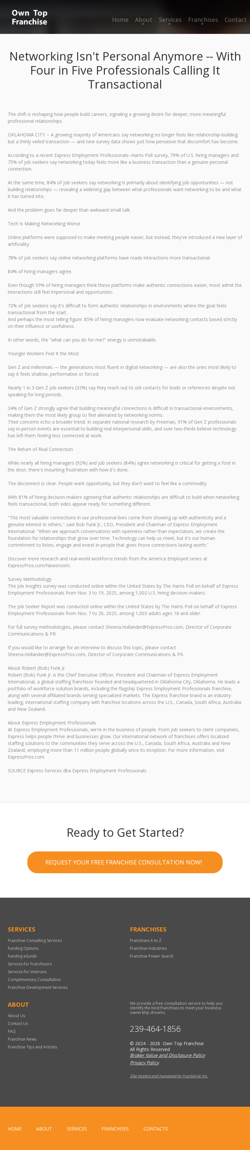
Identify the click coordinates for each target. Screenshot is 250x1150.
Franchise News (22, 1039)
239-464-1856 (155, 1029)
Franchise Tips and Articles (32, 1047)
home (14, 1129)
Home (120, 19)
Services (170, 19)
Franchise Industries (148, 948)
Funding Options (23, 948)
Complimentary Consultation (34, 979)
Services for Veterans (27, 972)
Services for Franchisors (30, 964)
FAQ (12, 1031)
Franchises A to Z (145, 940)
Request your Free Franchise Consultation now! (123, 862)
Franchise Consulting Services (35, 940)
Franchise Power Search (152, 956)
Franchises (203, 19)
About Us (16, 1015)
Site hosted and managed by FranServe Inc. (169, 1076)
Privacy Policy (144, 1062)
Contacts (156, 1129)
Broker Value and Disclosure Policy (167, 1055)
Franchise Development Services (37, 987)
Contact (236, 19)
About (143, 19)
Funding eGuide (22, 956)
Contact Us (18, 1023)
